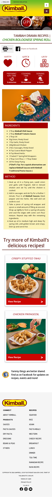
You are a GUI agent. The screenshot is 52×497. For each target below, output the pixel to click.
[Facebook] (5, 374)
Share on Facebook (29, 48)
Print (10, 48)
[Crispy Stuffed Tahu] (26, 280)
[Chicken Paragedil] (26, 336)
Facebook (47, 5)
